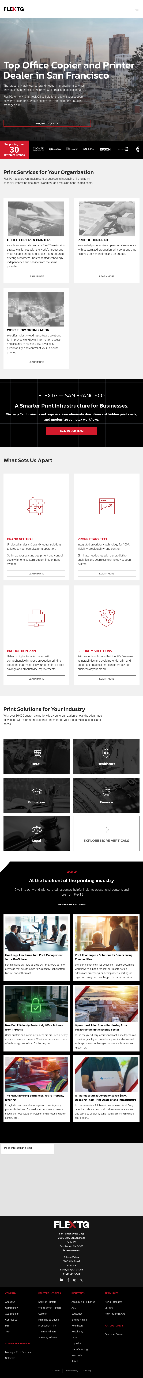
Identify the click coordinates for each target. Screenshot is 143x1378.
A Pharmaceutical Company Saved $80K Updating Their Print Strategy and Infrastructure (105, 1097)
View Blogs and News (71, 904)
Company (10, 1293)
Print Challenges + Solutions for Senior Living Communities (103, 957)
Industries (78, 1293)
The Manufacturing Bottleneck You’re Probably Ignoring (34, 1097)
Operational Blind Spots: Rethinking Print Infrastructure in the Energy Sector (101, 1027)
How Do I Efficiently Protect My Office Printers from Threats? (34, 1027)
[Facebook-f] (68, 1280)
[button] (137, 9)
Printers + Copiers (49, 1293)
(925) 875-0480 (71, 1250)
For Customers (114, 1326)
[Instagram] (74, 1280)
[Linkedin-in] (61, 1280)
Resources (111, 1293)
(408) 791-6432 (71, 1274)
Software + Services (18, 1343)
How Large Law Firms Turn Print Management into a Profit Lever (34, 957)
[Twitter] (81, 1280)
